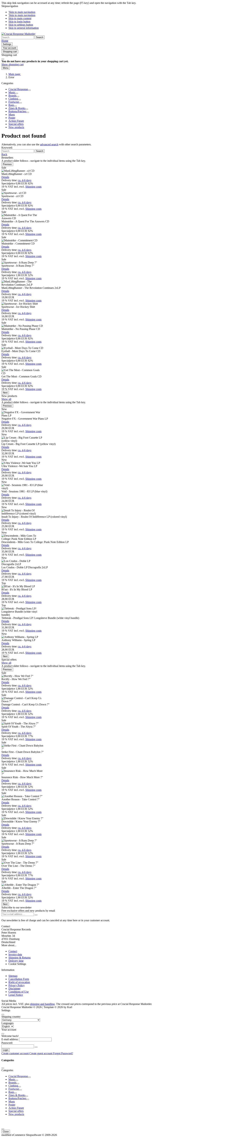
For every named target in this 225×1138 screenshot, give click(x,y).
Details (5, 177)
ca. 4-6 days (24, 180)
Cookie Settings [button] (17, 963)
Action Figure (16, 120)
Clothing (13, 98)
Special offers (16, 124)
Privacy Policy (16, 985)
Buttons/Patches (17, 111)
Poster (11, 117)
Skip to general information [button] (23, 27)
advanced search (49, 144)
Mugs (11, 114)
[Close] (2, 59)
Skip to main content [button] (19, 18)
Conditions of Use (18, 991)
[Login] (36, 914)
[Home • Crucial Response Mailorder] (18, 33)
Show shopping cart (12, 64)
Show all (6, 399)
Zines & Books (16, 108)
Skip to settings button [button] (20, 24)
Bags (11, 105)
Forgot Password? (63, 1053)
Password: (7, 1042)
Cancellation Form (18, 979)
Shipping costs (33, 186)
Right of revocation (19, 982)
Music (11, 92)
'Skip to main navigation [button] (21, 12)
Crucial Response (18, 89)
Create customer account (15, 1053)
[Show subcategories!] (29, 90)
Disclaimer (14, 988)
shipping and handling (42, 1003)
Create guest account (41, 1053)
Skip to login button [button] (19, 21)
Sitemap (12, 975)
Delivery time (16, 960)
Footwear (13, 101)
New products (16, 127)
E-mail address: (9, 1039)
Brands (12, 95)
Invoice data (15, 954)
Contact (12, 951)
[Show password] (36, 1047)
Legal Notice (15, 994)
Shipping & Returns (19, 957)
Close (6, 1131)
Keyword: (7, 147)
